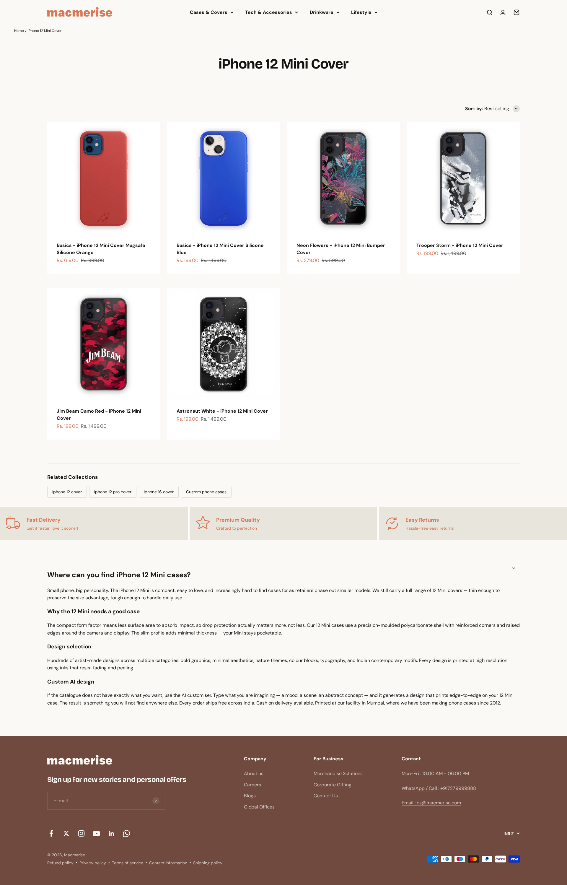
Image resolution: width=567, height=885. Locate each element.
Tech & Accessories (268, 12)
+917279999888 (458, 788)
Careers (252, 785)
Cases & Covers (208, 12)
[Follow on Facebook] (51, 833)
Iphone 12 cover (67, 491)
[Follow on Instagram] (81, 833)
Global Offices (259, 807)
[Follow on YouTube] (96, 833)
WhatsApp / (415, 788)
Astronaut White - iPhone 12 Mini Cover (222, 411)
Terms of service (127, 863)
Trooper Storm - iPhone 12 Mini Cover (459, 245)
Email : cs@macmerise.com (431, 803)
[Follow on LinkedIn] (111, 833)
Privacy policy (92, 863)
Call (433, 788)
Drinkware (321, 12)
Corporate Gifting (332, 785)
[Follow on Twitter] (66, 833)
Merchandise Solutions (338, 773)
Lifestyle (361, 12)
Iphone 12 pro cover (112, 491)
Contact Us (326, 796)
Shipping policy (207, 863)
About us (253, 773)
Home (19, 30)
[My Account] (503, 12)
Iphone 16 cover (159, 491)
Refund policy (60, 863)
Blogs (250, 796)
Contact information (168, 863)
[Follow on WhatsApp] (127, 833)
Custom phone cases (206, 491)
